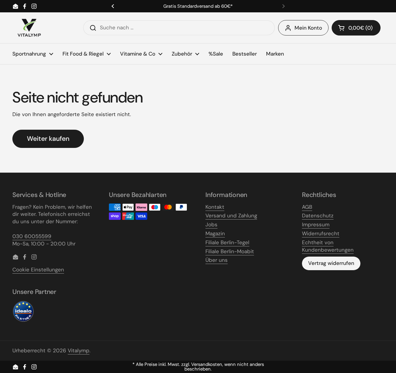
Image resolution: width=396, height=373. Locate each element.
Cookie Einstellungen (38, 269)
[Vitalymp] (29, 28)
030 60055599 (31, 236)
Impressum (315, 224)
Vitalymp (78, 350)
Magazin (215, 233)
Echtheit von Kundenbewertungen (328, 246)
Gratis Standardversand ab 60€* (198, 6)
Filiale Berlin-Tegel (227, 242)
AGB (307, 206)
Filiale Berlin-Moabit (229, 251)
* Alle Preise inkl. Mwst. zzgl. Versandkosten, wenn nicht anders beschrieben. (198, 366)
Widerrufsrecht (320, 233)
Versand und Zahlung (231, 215)
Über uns (216, 260)
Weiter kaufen (48, 138)
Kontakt (214, 206)
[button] (356, 28)
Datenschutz (318, 215)
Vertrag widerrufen (331, 263)
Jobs (211, 224)
